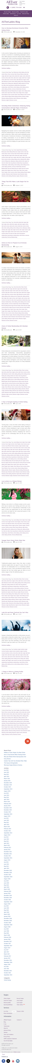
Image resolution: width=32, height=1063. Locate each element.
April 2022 (6, 843)
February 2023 (7, 828)
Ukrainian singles (5, 100)
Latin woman (17, 231)
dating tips (16, 83)
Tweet (3, 1054)
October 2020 (7, 874)
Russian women (15, 307)
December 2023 (8, 808)
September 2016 (8, 962)
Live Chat (19, 13)
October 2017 (7, 943)
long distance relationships (13, 235)
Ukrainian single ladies (17, 473)
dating (16, 81)
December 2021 (8, 851)
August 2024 (7, 791)
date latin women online (23, 226)
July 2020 (6, 881)
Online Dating (8, 72)
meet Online (10, 87)
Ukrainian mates (23, 174)
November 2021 (8, 853)
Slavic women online (12, 172)
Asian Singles (17, 444)
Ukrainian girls (22, 390)
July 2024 (6, 793)
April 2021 (6, 868)
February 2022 (7, 847)
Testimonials (6, 1026)
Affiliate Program (7, 1020)
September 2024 (8, 789)
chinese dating (5, 525)
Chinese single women (13, 525)
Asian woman (24, 444)
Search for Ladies (24, 12)
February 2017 (7, 956)
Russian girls (11, 305)
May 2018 (6, 933)
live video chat (5, 85)
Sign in (24, 7)
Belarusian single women (18, 151)
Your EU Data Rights (8, 1040)
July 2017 (6, 950)
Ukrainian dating (5, 98)
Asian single (16, 150)
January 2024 (7, 805)
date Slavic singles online (22, 157)
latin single (24, 161)
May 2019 (6, 910)
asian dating (16, 442)
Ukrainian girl (23, 315)
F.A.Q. (5, 1024)
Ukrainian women (13, 100)
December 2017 (8, 941)
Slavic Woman (5, 94)
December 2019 (8, 895)
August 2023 (7, 816)
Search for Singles (8, 1000)
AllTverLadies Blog (11, 21)
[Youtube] (13, 1061)
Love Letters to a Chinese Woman (12, 481)
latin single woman (15, 229)
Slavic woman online (12, 94)
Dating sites (10, 83)
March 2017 (7, 954)
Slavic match (13, 170)
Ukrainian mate (16, 174)
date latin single (22, 222)
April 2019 (6, 912)
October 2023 (7, 812)
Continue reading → (6, 68)
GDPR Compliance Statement (10, 1038)
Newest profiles (15, 12)
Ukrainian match (12, 98)
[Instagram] (18, 1061)
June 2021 (6, 864)
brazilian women (9, 447)
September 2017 (8, 945)
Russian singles (18, 91)
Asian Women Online (9, 446)
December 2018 (8, 918)
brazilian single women (10, 651)
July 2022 (6, 837)
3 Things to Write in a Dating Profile (12, 671)
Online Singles (7, 998)
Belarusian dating (23, 150)
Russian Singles (7, 12)
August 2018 (7, 927)
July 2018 (6, 929)
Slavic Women (21, 94)
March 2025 (7, 778)
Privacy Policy (7, 1036)
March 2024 (7, 801)
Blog (5, 1022)
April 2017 (6, 952)
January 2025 (7, 780)
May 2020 (6, 885)
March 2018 (7, 935)
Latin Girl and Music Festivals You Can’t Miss (15, 612)
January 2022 (7, 849)
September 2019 (8, 902)
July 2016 (6, 966)
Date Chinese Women (19, 74)
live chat (27, 83)
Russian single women (19, 381)
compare (14, 1011)
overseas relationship (16, 89)
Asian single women (9, 444)
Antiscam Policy (25, 13)
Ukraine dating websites (16, 96)
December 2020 (8, 870)
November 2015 (8, 970)
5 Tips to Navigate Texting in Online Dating (14, 402)
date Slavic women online (10, 79)
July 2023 (6, 818)
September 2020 (8, 876)
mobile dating (11, 164)
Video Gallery (20, 1004)
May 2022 (6, 841)
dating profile (27, 81)
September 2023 (8, 814)
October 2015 (7, 973)
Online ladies (6, 13)
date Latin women (14, 226)
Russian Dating (11, 91)
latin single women (23, 229)
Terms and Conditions (8, 1034)
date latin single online (10, 76)
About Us (16, 15)
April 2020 (6, 887)
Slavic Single (19, 92)
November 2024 (8, 785)
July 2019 (6, 906)
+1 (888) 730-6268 (16, 7)
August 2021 (7, 860)
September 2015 (8, 975)
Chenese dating (25, 523)
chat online (16, 222)
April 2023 (6, 824)
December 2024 (8, 782)
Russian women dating (25, 307)
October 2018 (7, 922)
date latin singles (19, 155)
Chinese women (8, 527)
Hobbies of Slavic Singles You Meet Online (14, 752)
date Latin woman (5, 226)
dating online (21, 81)
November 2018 (8, 920)
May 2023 (6, 822)
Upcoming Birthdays (8, 1004)
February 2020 (7, 891)
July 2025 (6, 770)
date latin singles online (20, 76)
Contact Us (19, 1020)
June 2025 (6, 772)
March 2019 (7, 914)
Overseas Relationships (12, 237)
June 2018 (6, 931)
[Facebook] (3, 1061)
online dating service (24, 87)
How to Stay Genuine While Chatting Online (15, 754)
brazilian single (18, 446)
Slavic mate (7, 92)
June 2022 (6, 839)
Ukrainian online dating (21, 98)
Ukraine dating (8, 96)
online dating (16, 87)
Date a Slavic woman (9, 74)
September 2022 (8, 833)
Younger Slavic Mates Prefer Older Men (13, 540)
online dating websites (6, 89)
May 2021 (6, 866)
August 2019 (7, 904)
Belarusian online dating (19, 72)
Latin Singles (18, 298)
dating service (5, 83)
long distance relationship (14, 85)
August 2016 (7, 964)
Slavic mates (13, 92)
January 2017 (7, 958)
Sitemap (5, 1032)
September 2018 (8, 924)
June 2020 (6, 883)
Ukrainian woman (5, 320)
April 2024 (6, 799)
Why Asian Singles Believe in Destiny (13, 765)
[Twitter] (8, 1061)
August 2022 (7, 835)
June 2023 (6, 820)
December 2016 (8, 960)
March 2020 (7, 889)
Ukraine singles (25, 96)
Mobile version (17, 1052)
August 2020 (7, 879)
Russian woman (12, 462)
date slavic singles (18, 78)
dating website (21, 83)
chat (26, 72)
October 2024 (7, 787)
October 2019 (7, 899)
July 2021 (6, 862)
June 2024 (6, 795)
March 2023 (7, 826)
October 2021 (7, 856)
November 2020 (8, 872)
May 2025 (6, 774)
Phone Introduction (8, 1013)
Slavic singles (25, 92)
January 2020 (7, 893)
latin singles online (9, 231)
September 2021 (8, 858)
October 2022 (7, 830)
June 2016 (6, 968)
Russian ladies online (19, 305)
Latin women (23, 231)
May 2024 (6, 797)
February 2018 (7, 937)
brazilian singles (19, 651)
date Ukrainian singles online (23, 79)
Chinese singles (22, 525)
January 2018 (7, 939)
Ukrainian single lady (6, 605)
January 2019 (7, 916)
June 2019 (6, 908)
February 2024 (7, 803)
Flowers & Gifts (20, 1011)
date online (10, 78)
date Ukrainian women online (8, 81)
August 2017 (7, 947)
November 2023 (8, 810)
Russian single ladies (19, 590)
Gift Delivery (13, 13)
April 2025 (6, 776)
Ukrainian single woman (13, 318)
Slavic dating (24, 91)
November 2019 (8, 897)
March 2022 (7, 845)
